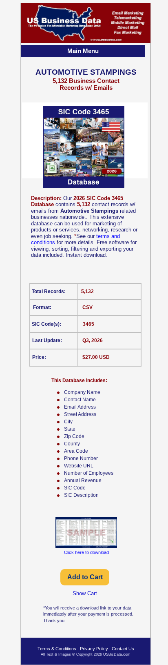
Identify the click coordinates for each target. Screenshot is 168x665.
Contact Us (123, 648)
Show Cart (85, 593)
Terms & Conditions (57, 648)
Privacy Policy (94, 648)
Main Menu (83, 50)
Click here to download (86, 552)
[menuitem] (83, 52)
